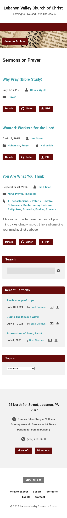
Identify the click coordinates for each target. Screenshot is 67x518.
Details (9, 108)
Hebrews (47, 205)
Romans (51, 209)
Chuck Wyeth (38, 90)
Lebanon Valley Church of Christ (33, 8)
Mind (11, 194)
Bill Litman (44, 187)
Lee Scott (37, 138)
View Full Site (34, 479)
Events (26, 497)
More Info (23, 450)
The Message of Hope (20, 300)
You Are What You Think (23, 176)
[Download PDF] (57, 307)
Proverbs (28, 209)
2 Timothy (46, 201)
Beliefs (37, 491)
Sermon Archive (15, 41)
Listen (29, 108)
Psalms (39, 209)
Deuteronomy (31, 205)
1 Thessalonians (18, 201)
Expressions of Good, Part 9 (24, 333)
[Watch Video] (51, 307)
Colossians (15, 205)
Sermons (52, 491)
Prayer (12, 97)
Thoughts (30, 194)
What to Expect (18, 491)
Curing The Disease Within (23, 317)
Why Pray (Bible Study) (22, 79)
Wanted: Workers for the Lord (28, 128)
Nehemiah (14, 145)
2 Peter (34, 201)
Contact (40, 497)
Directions (43, 450)
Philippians (14, 209)
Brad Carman (38, 307)
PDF (47, 108)
